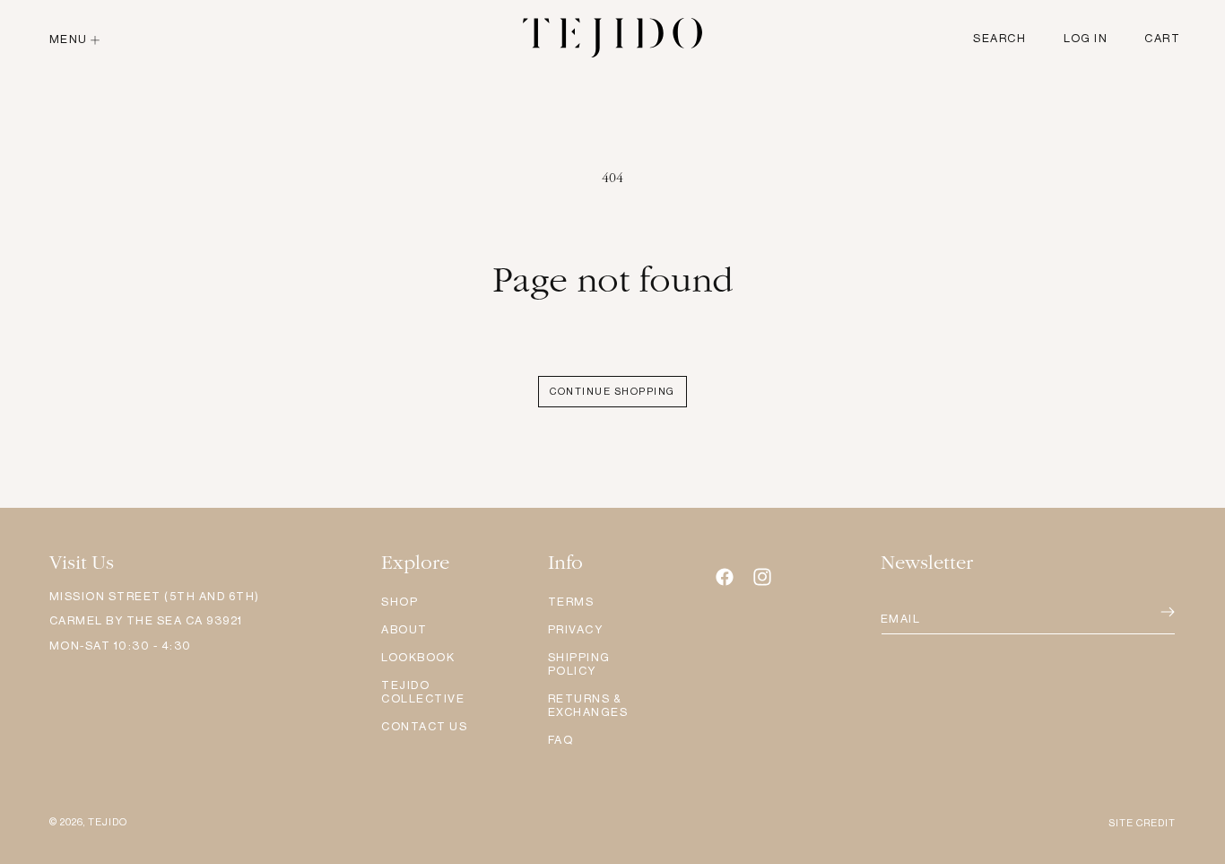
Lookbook (418, 657)
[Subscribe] (1143, 612)
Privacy (576, 629)
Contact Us (424, 726)
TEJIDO (107, 822)
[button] (76, 39)
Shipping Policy (579, 663)
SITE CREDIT (1142, 823)
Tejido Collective (423, 691)
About (404, 629)
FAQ (561, 739)
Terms (571, 601)
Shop (399, 601)
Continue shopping (612, 391)
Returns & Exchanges (588, 705)
